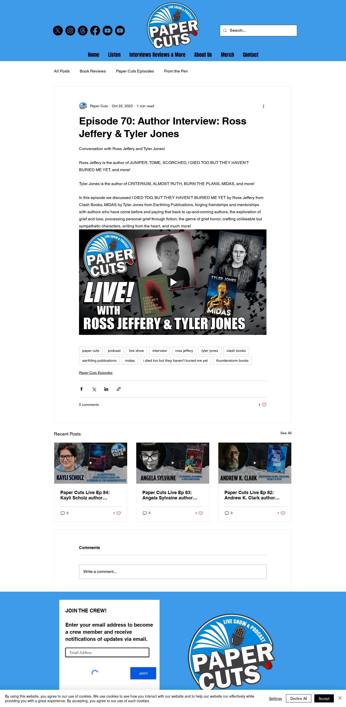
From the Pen (176, 71)
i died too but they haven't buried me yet (175, 360)
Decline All (298, 698)
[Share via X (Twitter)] (93, 389)
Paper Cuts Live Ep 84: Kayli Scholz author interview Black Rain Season (85, 495)
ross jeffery (184, 351)
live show (136, 351)
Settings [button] (275, 698)
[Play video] (172, 282)
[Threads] (83, 30)
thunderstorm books (232, 360)
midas (130, 360)
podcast (114, 351)
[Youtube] (107, 30)
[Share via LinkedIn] (106, 389)
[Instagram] (70, 30)
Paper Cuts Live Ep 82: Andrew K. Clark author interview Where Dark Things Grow (249, 495)
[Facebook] (95, 30)
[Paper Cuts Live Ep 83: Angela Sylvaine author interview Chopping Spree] (172, 463)
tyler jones (210, 351)
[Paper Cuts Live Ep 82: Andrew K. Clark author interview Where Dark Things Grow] (254, 463)
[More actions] (263, 106)
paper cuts (90, 351)
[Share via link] (118, 389)
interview (159, 351)
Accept (324, 698)
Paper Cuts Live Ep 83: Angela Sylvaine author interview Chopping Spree (170, 495)
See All (286, 433)
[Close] (340, 698)
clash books (236, 351)
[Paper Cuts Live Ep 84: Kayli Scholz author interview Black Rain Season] (90, 463)
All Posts (62, 71)
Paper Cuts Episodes (135, 71)
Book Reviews (93, 71)
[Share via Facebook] (81, 389)
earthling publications (99, 360)
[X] (58, 30)
